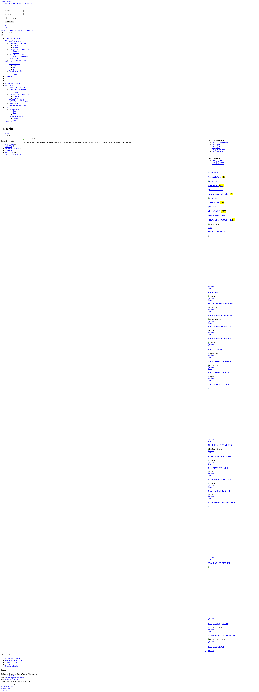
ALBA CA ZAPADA (216, 232)
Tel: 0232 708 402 (7, 3)
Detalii (210, 228)
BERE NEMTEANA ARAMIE (220, 315)
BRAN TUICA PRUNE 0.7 (219, 491)
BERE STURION (215, 350)
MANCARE (9, 152)
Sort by (220, 142)
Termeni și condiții (11, 662)
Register (7, 25)
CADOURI (8, 150)
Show (218, 160)
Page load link (5, 688)
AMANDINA (213, 292)
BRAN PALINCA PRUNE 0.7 (220, 479)
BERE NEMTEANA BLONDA (221, 327)
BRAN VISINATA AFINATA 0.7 (221, 502)
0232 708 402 (10, 676)
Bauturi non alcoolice (12, 149)
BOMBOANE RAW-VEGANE (220, 445)
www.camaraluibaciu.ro (12, 679)
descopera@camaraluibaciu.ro (22, 3)
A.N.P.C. (8, 664)
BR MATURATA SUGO (218, 468)
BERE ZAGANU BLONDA (219, 361)
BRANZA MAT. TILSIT (218, 624)
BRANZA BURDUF (216, 647)
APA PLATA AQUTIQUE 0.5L (221, 304)
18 (209, 651)
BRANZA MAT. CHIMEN (219, 563)
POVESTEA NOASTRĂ (13, 659)
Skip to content (5, 2)
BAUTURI (8, 147)
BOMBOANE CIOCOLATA (220, 456)
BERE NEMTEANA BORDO (220, 338)
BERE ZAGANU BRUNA (218, 373)
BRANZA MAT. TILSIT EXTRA (222, 635)
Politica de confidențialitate (13, 660)
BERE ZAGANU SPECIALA (220, 384)
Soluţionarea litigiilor (11, 666)
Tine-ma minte (11, 18)
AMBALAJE (9, 145)
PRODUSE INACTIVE (13, 154)
